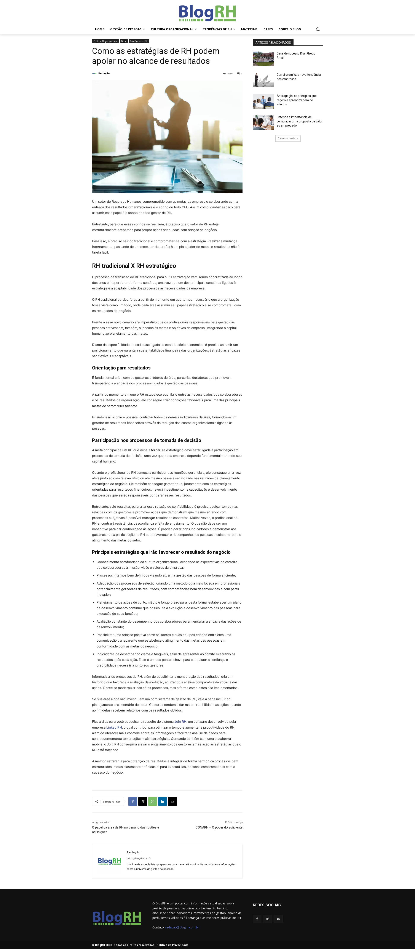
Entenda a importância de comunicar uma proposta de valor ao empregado (299, 121)
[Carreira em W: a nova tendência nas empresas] (263, 80)
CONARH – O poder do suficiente (219, 827)
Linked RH (114, 727)
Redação (104, 73)
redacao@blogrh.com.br (182, 927)
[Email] (172, 801)
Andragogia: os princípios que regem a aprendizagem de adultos (297, 100)
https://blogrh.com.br (139, 858)
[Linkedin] (162, 801)
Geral (123, 41)
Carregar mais (286, 138)
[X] (142, 801)
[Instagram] (267, 919)
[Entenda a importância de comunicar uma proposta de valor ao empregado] (263, 122)
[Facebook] (132, 801)
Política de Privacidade (172, 945)
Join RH (180, 721)
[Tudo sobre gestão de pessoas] (207, 12)
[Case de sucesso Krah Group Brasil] (263, 58)
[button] (318, 29)
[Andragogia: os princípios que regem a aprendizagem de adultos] (263, 101)
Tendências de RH (139, 41)
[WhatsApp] (152, 801)
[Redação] (95, 73)
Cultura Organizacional (105, 41)
